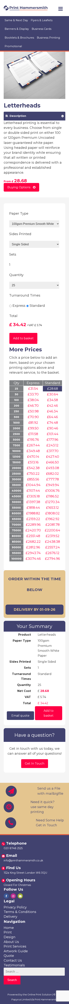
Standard (37, 306)
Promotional (13, 46)
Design (9, 937)
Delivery (10, 917)
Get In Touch (34, 763)
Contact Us (13, 960)
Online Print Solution (39, 994)
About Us (11, 942)
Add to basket (23, 338)
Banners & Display (17, 29)
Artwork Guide (16, 951)
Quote (9, 956)
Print (8, 932)
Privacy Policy (15, 907)
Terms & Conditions (20, 912)
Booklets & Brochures (19, 37)
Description (17, 116)
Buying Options (19, 187)
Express (19, 306)
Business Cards (41, 29)
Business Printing (48, 37)
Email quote (20, 715)
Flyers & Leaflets (41, 20)
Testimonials (14, 965)
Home (9, 928)
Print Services (15, 946)
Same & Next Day (16, 20)
